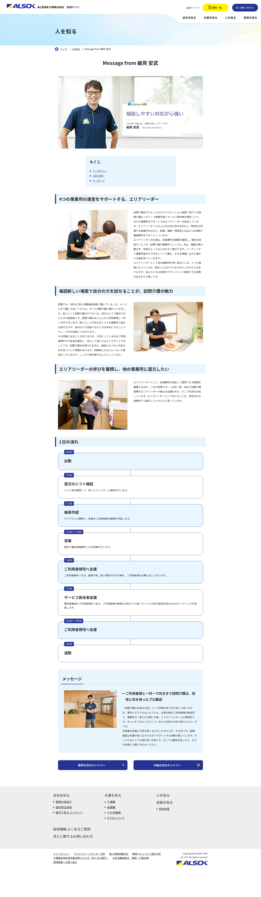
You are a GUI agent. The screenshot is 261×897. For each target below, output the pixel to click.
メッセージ (99, 180)
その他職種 (114, 812)
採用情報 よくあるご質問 (71, 829)
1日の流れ (98, 176)
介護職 (111, 802)
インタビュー (100, 171)
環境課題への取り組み (65, 862)
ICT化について (116, 818)
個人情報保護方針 (118, 854)
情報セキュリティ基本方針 (146, 854)
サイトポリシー (61, 854)
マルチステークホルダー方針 (89, 854)
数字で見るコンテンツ (69, 812)
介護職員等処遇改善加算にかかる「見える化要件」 (81, 858)
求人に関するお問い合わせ (73, 836)
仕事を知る (113, 795)
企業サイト (191, 7)
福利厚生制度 (64, 807)
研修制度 (164, 809)
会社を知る (61, 795)
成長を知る (164, 802)
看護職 (111, 807)
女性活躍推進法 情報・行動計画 (131, 858)
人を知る (163, 795)
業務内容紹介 (64, 802)
